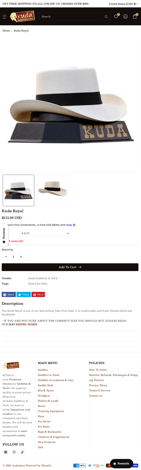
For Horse (44, 421)
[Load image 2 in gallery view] (53, 190)
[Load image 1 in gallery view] (18, 190)
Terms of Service (100, 390)
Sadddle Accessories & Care (56, 380)
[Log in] (125, 16)
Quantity (7, 249)
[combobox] (71, 16)
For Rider (44, 426)
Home (6, 30)
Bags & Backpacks (49, 432)
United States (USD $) (122, 4)
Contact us (95, 395)
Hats (41, 416)
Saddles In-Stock (49, 375)
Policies (96, 363)
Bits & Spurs (46, 390)
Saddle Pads (45, 385)
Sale (40, 447)
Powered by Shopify (38, 465)
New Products (47, 442)
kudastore (19, 465)
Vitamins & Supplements (54, 437)
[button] (6, 17)
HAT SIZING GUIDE (23, 324)
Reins (41, 406)
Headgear (44, 395)
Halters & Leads (48, 401)
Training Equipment (51, 411)
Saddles (43, 370)
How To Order (98, 370)
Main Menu (48, 363)
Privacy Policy (98, 385)
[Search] (106, 16)
